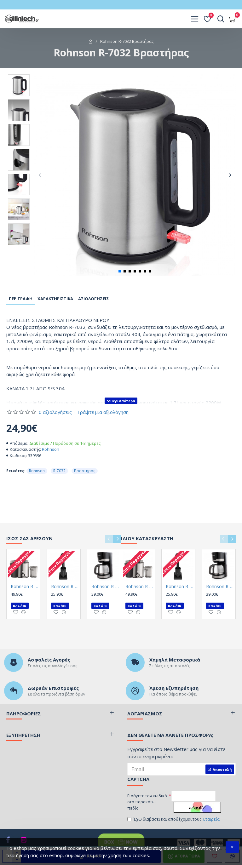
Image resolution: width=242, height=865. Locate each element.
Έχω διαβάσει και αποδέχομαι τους (177, 819)
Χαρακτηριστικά (55, 298)
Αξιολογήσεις (93, 298)
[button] (39, 174)
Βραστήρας (84, 470)
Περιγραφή (20, 298)
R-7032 (59, 470)
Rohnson (50, 449)
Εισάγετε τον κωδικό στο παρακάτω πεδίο (147, 802)
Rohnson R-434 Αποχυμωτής (24, 586)
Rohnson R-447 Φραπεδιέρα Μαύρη (65, 586)
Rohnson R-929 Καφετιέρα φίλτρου (105, 586)
